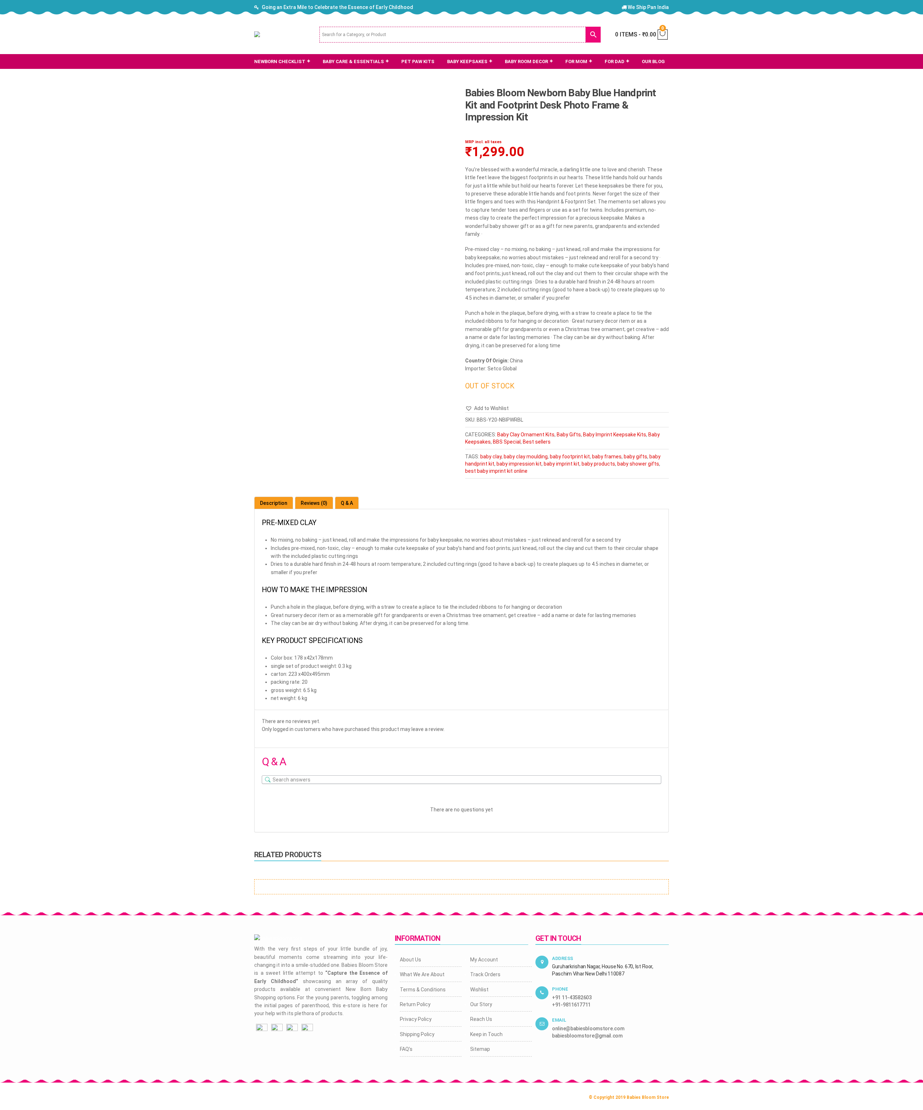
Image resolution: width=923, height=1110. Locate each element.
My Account (484, 960)
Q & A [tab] (347, 503)
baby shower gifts (638, 464)
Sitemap (480, 1049)
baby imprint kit (561, 464)
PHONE (560, 989)
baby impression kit (519, 464)
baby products (598, 464)
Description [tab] (273, 503)
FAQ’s (406, 1049)
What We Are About (422, 974)
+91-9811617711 (571, 1005)
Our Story (481, 1004)
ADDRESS (562, 958)
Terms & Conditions (423, 989)
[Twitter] (292, 1029)
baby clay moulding (526, 456)
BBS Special (507, 442)
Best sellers (537, 442)
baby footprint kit (570, 456)
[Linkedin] (307, 1029)
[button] (487, 408)
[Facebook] (261, 1029)
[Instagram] (276, 1029)
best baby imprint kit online (496, 471)
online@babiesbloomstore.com (588, 1028)
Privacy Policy (416, 1019)
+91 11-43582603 (572, 997)
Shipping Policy (417, 1034)
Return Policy (415, 1004)
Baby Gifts (569, 434)
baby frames (607, 456)
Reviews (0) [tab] (314, 503)
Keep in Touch (486, 1034)
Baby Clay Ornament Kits (526, 434)
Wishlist (479, 989)
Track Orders (485, 974)
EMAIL (559, 1020)
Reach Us (481, 1019)
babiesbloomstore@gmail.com (587, 1036)
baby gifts (635, 456)
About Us (410, 960)
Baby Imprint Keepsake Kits (614, 434)
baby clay (491, 456)
